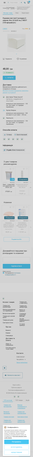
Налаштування (16, 452)
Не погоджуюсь (16, 447)
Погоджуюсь (16, 442)
